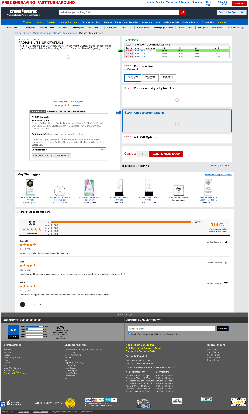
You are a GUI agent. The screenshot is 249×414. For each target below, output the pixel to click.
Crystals (51, 22)
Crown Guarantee (72, 355)
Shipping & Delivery (73, 363)
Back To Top (124, 315)
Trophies (28, 22)
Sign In (150, 2)
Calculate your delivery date (51, 156)
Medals (39, 22)
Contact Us (69, 376)
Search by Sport (229, 12)
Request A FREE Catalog (15, 373)
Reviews (68, 357)
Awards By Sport (12, 357)
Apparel (221, 22)
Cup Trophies (131, 22)
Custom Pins (208, 22)
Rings (118, 22)
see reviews (60, 339)
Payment (197, 2)
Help (208, 2)
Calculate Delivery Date (141, 351)
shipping (52, 111)
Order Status (70, 365)
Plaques (62, 22)
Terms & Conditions (40, 412)
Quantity (130, 153)
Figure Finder (212, 352)
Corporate (87, 22)
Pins (98, 22)
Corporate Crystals (42, 33)
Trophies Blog (10, 370)
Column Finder (213, 360)
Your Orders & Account (177, 2)
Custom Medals (171, 22)
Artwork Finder (213, 357)
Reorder (160, 2)
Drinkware (146, 22)
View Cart (239, 3)
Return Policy (70, 373)
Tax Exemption (71, 370)
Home (18, 33)
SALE (6, 365)
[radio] (124, 222)
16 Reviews (35, 233)
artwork (64, 111)
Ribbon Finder (213, 355)
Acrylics (74, 22)
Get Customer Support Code (143, 348)
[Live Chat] (3, 404)
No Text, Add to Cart (221, 165)
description (38, 111)
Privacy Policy (173, 334)
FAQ (66, 360)
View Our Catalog (12, 368)
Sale (157, 22)
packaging (78, 111)
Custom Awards (190, 22)
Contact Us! (148, 344)
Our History (69, 352)
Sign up (222, 328)
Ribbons (108, 22)
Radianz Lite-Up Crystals (65, 33)
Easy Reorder (70, 368)
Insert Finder (212, 350)
